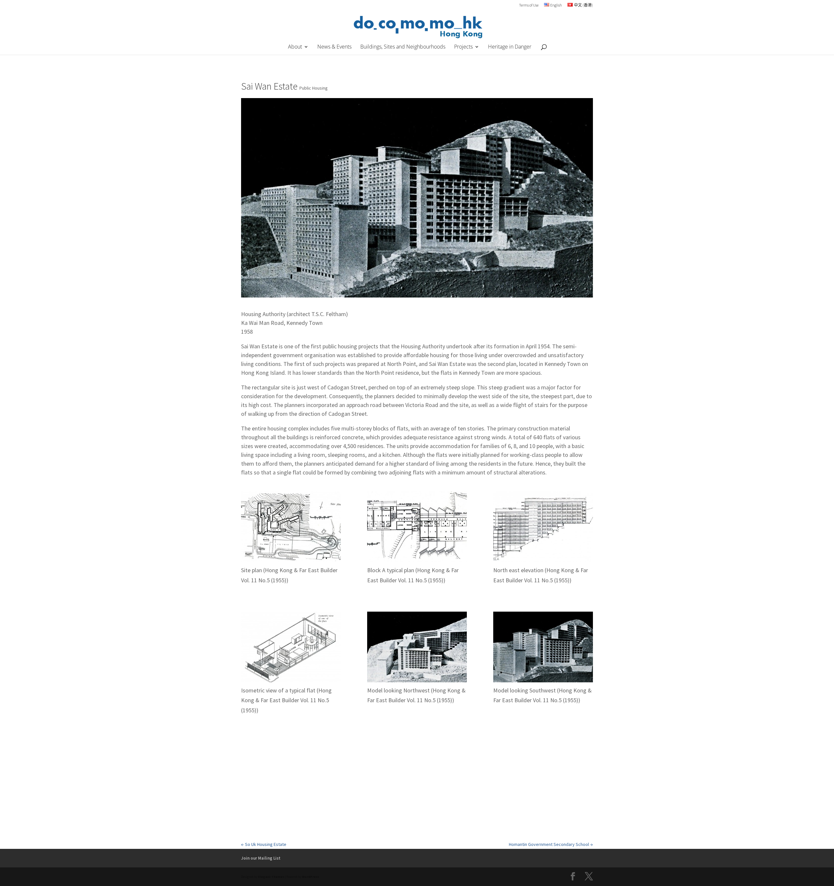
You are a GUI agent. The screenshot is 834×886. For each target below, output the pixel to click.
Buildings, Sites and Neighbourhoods (402, 47)
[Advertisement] (417, 790)
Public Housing (313, 88)
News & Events (334, 47)
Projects (463, 47)
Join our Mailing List (260, 858)
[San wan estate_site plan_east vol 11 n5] (291, 528)
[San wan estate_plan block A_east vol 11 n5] (417, 528)
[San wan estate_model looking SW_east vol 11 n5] (543, 649)
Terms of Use (529, 5)
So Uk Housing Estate (263, 844)
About (295, 47)
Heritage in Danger (509, 47)
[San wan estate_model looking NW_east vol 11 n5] (417, 649)
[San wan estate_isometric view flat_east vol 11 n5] (291, 649)
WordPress (310, 877)
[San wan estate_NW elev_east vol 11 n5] (543, 528)
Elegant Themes (271, 877)
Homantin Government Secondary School (551, 844)
